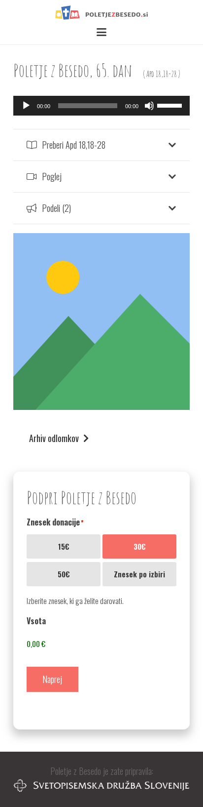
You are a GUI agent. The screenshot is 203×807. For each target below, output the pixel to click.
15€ (63, 546)
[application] (101, 106)
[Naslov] (101, 12)
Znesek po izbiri (139, 573)
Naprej (52, 679)
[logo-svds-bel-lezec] (101, 785)
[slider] (171, 105)
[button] (102, 32)
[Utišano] (149, 106)
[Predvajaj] (26, 106)
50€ (64, 573)
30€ (140, 546)
